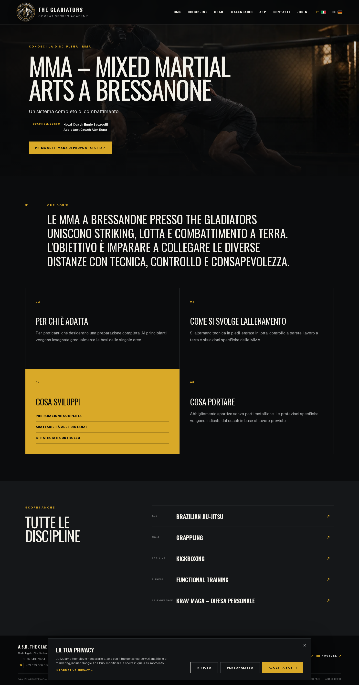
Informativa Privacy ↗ (74, 670)
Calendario (242, 12)
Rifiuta (204, 667)
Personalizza (240, 667)
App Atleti (315, 678)
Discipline (198, 12)
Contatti (281, 12)
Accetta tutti (283, 667)
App (262, 12)
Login (301, 12)
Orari (219, 12)
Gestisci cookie (333, 678)
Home (176, 12)
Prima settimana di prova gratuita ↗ (70, 148)
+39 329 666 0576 (34, 665)
